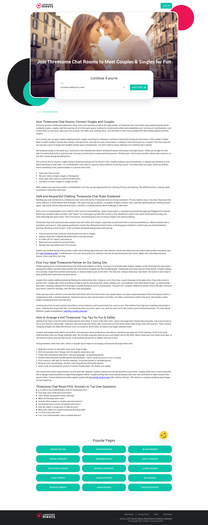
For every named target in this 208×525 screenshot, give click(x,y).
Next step (137, 87)
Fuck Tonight (58, 477)
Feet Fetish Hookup (58, 468)
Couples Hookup (150, 487)
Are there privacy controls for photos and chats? (59, 404)
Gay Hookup (150, 477)
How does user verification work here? (55, 392)
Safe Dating (128, 514)
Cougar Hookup (104, 449)
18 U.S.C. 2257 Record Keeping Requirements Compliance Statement (146, 518)
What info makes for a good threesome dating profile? (62, 409)
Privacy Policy (143, 514)
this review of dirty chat (99, 377)
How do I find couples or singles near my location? (60, 401)
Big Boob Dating (104, 458)
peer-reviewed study (49, 253)
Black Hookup (150, 449)
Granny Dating (58, 449)
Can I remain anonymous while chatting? (56, 395)
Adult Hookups (150, 458)
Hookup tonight (58, 487)
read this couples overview (75, 311)
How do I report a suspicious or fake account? (58, 407)
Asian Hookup (104, 487)
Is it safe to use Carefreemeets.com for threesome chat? (62, 390)
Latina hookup (150, 468)
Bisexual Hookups (104, 468)
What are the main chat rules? (51, 398)
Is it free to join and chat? (49, 412)
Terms (156, 514)
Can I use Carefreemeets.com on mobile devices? (59, 415)
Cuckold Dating (104, 477)
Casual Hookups (58, 458)
